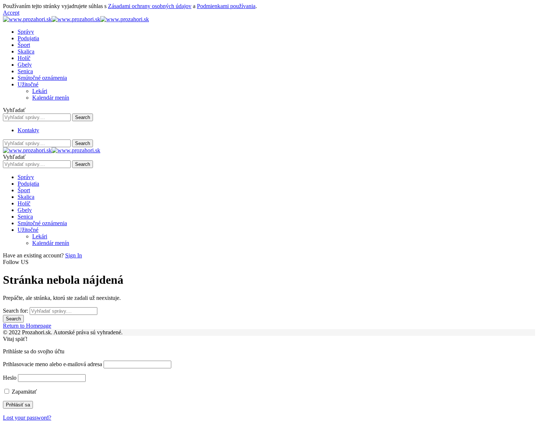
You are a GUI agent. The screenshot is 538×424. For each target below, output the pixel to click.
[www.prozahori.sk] (76, 19)
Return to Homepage (27, 326)
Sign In (73, 255)
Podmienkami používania (226, 6)
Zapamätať (23, 391)
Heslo (9, 378)
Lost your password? (27, 417)
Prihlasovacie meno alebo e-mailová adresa (52, 364)
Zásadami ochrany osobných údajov (149, 6)
